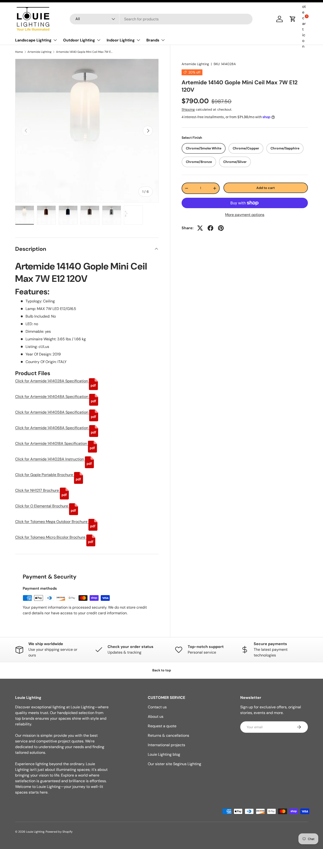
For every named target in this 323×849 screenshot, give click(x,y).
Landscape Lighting (33, 40)
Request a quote (162, 725)
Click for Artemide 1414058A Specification (52, 412)
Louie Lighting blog (164, 754)
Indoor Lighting (121, 40)
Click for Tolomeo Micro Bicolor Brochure (50, 537)
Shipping (188, 110)
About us (155, 716)
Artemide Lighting (39, 51)
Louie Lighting (35, 832)
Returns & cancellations (168, 735)
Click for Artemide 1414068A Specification (52, 427)
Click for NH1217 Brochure (37, 490)
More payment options (244, 214)
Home (19, 51)
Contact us (157, 707)
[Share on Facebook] (210, 228)
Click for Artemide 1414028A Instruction (50, 459)
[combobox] (161, 19)
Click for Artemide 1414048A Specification (52, 396)
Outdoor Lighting (79, 40)
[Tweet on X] (200, 228)
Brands (152, 40)
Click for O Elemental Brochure (42, 505)
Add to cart (265, 188)
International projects (166, 744)
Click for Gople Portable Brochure (44, 474)
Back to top (161, 670)
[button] (293, 19)
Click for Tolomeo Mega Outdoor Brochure (51, 521)
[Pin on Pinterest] (221, 228)
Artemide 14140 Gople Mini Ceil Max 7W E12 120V (84, 51)
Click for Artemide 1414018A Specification (51, 443)
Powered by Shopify (59, 832)
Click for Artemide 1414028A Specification (52, 380)
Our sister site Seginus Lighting (174, 763)
